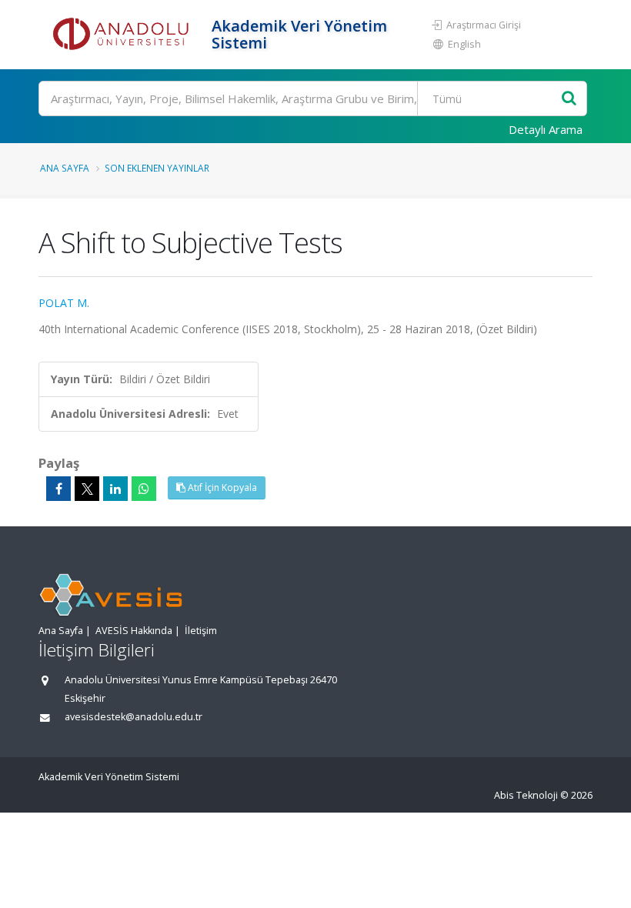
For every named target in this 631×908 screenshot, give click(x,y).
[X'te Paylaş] (87, 488)
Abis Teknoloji (526, 795)
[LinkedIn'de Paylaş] (115, 488)
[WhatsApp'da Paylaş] (144, 488)
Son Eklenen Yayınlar (157, 168)
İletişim (201, 630)
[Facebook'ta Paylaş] (58, 488)
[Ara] (569, 99)
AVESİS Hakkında (133, 630)
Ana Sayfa (64, 168)
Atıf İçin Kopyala (221, 487)
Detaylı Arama (546, 129)
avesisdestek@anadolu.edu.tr (133, 716)
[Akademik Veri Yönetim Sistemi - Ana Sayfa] (123, 34)
